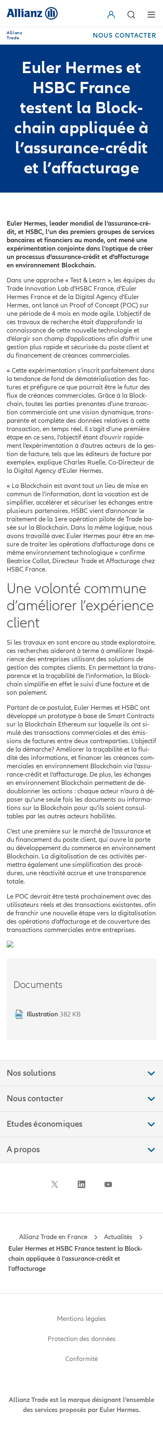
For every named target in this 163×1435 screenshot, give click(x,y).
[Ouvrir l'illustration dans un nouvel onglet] (10, 946)
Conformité (81, 1359)
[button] (113, 15)
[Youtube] (108, 1184)
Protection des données (82, 1339)
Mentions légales (81, 1319)
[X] (55, 1184)
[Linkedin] (81, 1184)
